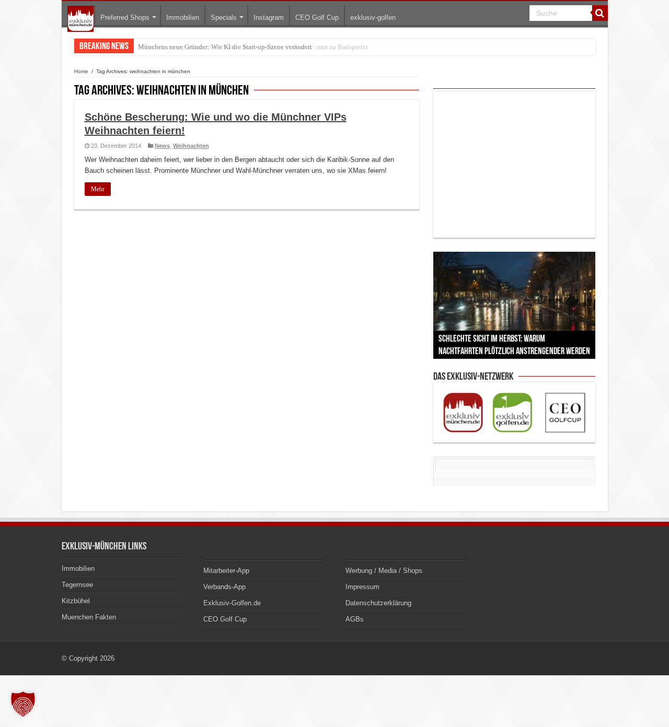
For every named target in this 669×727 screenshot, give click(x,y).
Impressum (362, 587)
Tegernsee (77, 585)
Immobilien (182, 17)
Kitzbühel (76, 601)
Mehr (98, 189)
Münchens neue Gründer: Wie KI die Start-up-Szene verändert (225, 47)
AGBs (354, 619)
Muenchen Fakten (89, 617)
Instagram (268, 17)
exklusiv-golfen (373, 17)
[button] (23, 704)
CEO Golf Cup (317, 17)
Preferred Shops (124, 17)
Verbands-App (224, 587)
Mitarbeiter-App (226, 570)
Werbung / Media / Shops (383, 570)
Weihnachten (191, 146)
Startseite (80, 18)
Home (81, 71)
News (162, 146)
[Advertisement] (514, 164)
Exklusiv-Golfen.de (232, 603)
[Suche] (600, 13)
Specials (224, 17)
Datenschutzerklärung (378, 603)
